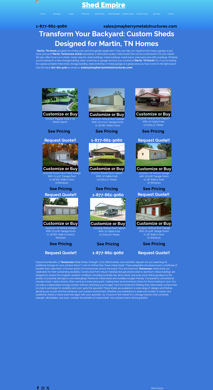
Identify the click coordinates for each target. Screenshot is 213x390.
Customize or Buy (60, 114)
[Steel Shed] (153, 99)
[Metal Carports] (107, 209)
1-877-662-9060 (51, 26)
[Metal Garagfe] (60, 209)
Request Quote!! (60, 140)
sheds (78, 54)
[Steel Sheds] (153, 154)
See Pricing (153, 131)
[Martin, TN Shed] (60, 99)
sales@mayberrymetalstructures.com (140, 26)
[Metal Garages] (153, 209)
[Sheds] (60, 154)
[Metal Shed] (37, 1)
